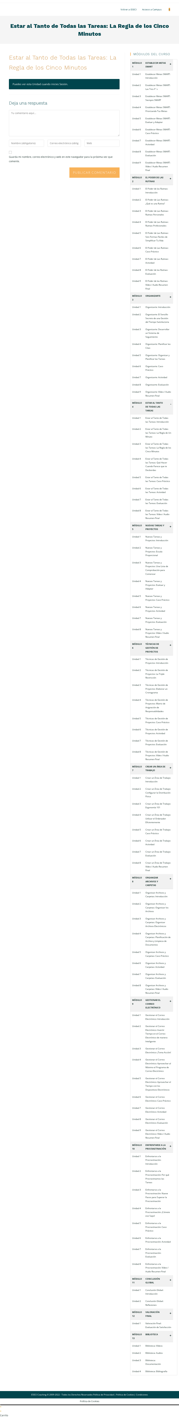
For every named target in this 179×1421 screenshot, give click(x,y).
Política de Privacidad (103, 1394)
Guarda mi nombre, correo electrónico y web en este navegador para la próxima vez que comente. (61, 159)
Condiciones (142, 1394)
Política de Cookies (125, 1394)
